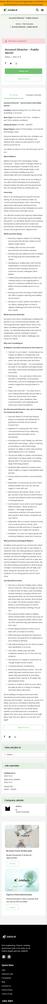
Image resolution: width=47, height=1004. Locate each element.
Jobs (3, 970)
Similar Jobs (23, 71)
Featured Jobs (7, 974)
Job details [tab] (13, 95)
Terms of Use (7, 994)
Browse (12, 863)
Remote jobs (28, 24)
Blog (3, 982)
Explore (12, 907)
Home (18, 24)
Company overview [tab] (33, 95)
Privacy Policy (7, 990)
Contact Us (6, 986)
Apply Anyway (23, 79)
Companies (6, 978)
